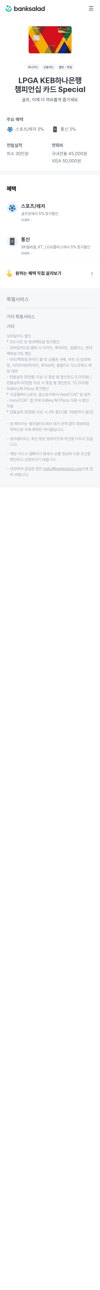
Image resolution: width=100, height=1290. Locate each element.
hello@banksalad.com (62, 469)
